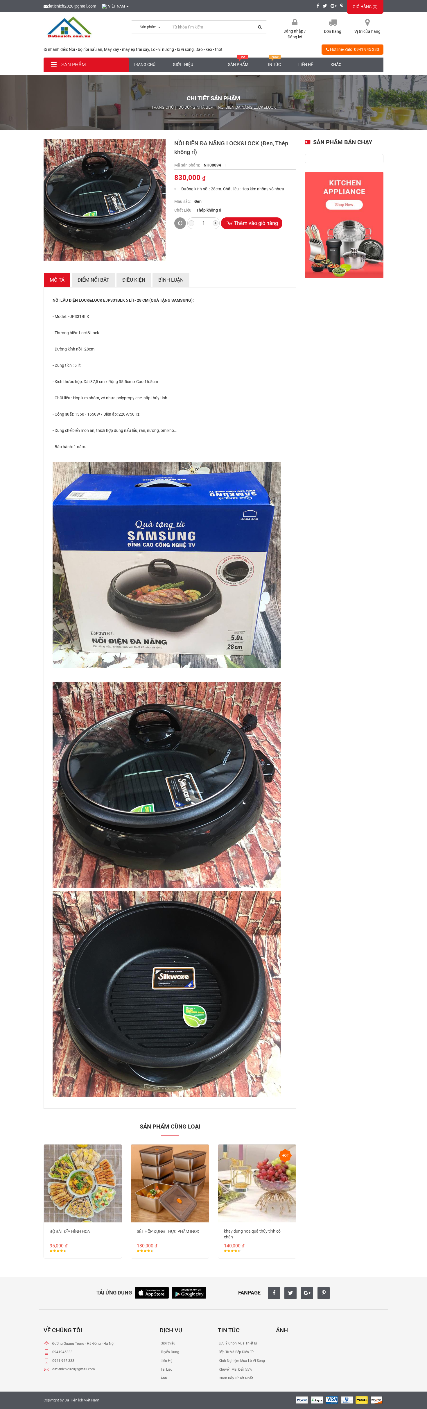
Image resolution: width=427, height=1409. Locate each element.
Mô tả (57, 280)
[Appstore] (152, 1292)
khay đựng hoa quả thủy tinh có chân (252, 1234)
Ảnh (163, 1378)
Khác (336, 64)
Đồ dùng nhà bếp (195, 107)
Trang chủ (144, 64)
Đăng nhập (294, 31)
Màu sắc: (182, 201)
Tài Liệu (166, 1369)
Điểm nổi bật (93, 280)
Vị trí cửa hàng (367, 31)
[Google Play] (189, 1292)
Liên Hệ (166, 1361)
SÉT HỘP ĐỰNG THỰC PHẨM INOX (168, 1231)
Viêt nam (117, 6)
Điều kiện (133, 280)
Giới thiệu (183, 64)
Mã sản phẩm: (187, 165)
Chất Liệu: (183, 210)
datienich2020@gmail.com (72, 6)
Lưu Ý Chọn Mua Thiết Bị (237, 1343)
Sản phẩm (73, 64)
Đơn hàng (332, 31)
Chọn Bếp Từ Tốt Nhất (235, 1378)
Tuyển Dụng (169, 1352)
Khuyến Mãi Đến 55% (235, 1369)
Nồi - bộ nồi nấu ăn (85, 49)
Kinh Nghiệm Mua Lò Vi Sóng (241, 1361)
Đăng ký (295, 37)
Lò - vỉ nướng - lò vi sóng (172, 49)
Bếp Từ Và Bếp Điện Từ (236, 1352)
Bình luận (171, 280)
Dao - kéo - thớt (209, 49)
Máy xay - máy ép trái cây (126, 49)
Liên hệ (305, 64)
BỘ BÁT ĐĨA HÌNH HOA (70, 1231)
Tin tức (273, 64)
